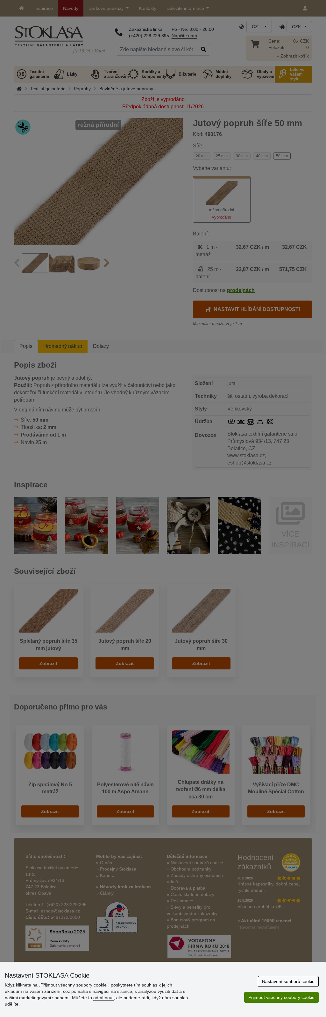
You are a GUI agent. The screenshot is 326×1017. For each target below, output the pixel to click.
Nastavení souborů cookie (288, 981)
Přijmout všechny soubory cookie (281, 997)
